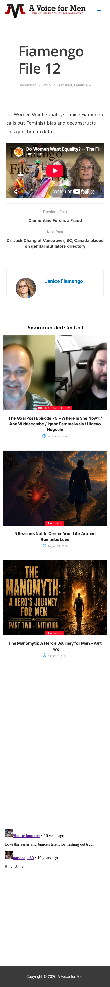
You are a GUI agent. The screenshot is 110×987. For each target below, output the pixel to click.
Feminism (82, 85)
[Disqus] (55, 751)
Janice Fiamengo (64, 281)
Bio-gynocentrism (54, 408)
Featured (64, 85)
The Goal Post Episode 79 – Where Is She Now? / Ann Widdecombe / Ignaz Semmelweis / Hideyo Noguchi (55, 424)
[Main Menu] (99, 10)
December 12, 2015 (34, 85)
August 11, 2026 (57, 655)
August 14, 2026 (57, 546)
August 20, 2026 (57, 436)
